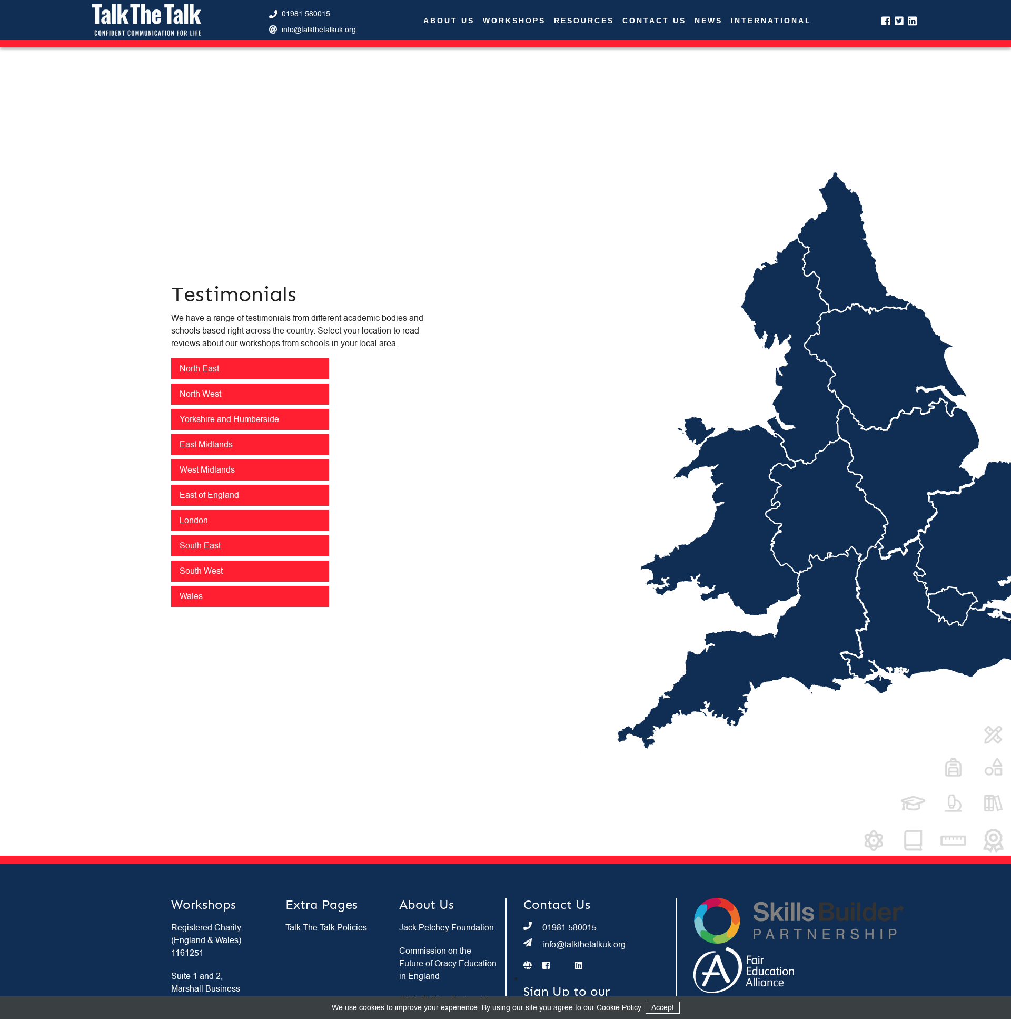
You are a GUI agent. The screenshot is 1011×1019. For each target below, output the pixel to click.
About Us (448, 21)
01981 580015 (306, 14)
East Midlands (206, 444)
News (708, 21)
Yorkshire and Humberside (229, 419)
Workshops (514, 21)
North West (200, 394)
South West (201, 571)
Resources (584, 21)
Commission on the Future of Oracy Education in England (448, 963)
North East (199, 369)
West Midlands (207, 470)
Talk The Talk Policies (326, 928)
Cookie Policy (619, 1008)
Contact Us (654, 21)
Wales (191, 596)
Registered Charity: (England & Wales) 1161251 (207, 940)
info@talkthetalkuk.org (319, 30)
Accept (662, 1008)
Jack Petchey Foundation (446, 928)
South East (200, 546)
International (771, 21)
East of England (209, 495)
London (194, 520)
